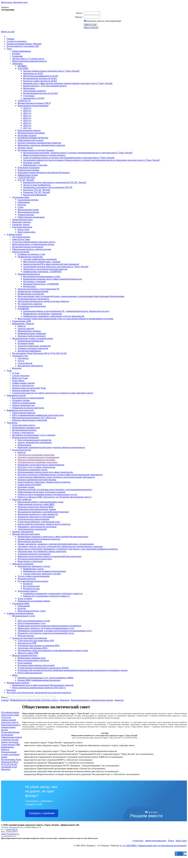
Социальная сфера (20, 197)
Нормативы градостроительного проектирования (41, 465)
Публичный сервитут (28, 591)
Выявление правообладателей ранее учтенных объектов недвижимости (51, 447)
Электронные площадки (34, 91)
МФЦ (14, 675)
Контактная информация (34, 195)
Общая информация (21, 51)
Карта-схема (23, 229)
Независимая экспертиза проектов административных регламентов (49, 626)
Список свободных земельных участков (42, 574)
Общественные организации (31, 217)
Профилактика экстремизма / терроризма (42, 313)
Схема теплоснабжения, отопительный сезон (39, 521)
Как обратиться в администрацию (28, 398)
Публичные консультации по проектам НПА (39, 645)
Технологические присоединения (33, 519)
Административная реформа (20, 613)
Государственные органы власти (33, 581)
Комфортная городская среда (20, 410)
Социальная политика (28, 200)
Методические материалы (30, 541)
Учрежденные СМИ (21, 321)
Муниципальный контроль (24, 655)
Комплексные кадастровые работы (34, 601)
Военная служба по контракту (32, 336)
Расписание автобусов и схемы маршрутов (38, 514)
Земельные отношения (22, 564)
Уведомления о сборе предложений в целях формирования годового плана (53, 650)
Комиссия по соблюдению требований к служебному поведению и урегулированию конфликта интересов (68, 549)
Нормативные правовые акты (26, 427)
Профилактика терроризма (30, 257)
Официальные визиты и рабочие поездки (31, 249)
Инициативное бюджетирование (33, 105)
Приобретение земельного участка (34, 566)
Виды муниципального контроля (33, 660)
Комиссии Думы (20, 378)
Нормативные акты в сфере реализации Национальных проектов (42, 685)
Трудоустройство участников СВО (23, 46)
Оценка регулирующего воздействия (29, 638)
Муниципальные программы (31, 133)
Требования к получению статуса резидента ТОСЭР (47, 187)
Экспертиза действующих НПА (32, 648)
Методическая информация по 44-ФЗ (40, 76)
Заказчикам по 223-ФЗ (33, 98)
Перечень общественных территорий (29, 420)
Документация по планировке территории (38, 462)
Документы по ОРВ (27, 643)
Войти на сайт (8, 31)
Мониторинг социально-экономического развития (41, 145)
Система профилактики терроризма (40, 259)
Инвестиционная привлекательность (29, 61)
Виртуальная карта (26, 232)
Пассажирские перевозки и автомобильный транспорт (43, 512)
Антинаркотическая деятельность (33, 299)
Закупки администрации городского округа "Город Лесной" (51, 71)
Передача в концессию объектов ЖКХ (36, 507)
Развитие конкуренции (28, 170)
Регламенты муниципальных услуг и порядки (33, 435)
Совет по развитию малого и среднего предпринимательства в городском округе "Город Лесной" (69, 157)
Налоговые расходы (27, 135)
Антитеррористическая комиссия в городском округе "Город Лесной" (56, 266)
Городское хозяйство (21, 499)
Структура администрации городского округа (33, 242)
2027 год (27, 128)
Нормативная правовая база (31, 341)
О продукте (138, 840)
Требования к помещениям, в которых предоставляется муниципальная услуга (55, 630)
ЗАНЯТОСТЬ (24, 100)
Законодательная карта (155, 840)
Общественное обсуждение (30, 140)
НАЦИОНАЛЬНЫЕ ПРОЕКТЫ (33, 138)
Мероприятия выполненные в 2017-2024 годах (34, 417)
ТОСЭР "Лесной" (26, 180)
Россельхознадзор (31, 586)
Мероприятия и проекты (29, 331)
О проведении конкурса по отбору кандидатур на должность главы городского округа (52, 393)
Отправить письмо (21, 400)
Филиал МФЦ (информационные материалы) (39, 680)
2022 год (27, 115)
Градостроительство (21, 450)
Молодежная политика (28, 212)
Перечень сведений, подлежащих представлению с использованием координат (55, 489)
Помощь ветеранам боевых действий (24, 44)
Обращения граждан (16, 395)
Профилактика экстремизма (31, 294)
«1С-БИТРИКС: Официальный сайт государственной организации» (154, 845)
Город (9, 48)
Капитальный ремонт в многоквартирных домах (40, 502)
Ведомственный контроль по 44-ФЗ (40, 78)
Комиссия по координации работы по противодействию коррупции (49, 556)
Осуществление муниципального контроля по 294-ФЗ (43, 668)
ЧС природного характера (30, 304)
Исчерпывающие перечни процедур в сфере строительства (45, 472)
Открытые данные (20, 224)
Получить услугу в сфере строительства (36, 467)
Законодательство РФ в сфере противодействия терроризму (51, 264)
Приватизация (24, 445)
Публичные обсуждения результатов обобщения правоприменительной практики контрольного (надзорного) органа (72, 670)
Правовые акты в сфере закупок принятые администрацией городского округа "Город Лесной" (68, 83)
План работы (18, 380)
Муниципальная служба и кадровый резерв (32, 338)
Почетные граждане (21, 222)
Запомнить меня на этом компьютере (103, 21)
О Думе (15, 373)
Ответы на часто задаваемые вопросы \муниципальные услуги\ (47, 494)
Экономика (17, 63)
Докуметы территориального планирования (38, 457)
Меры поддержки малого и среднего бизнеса (44, 155)
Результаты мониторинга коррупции (35, 559)
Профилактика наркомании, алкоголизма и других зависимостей (53, 316)
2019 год (27, 108)
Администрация (14, 234)
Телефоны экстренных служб (31, 254)
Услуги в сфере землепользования (33, 576)
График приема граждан (23, 383)
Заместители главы (21, 239)
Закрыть (5, 7)
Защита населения (20, 252)
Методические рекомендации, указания (41, 261)
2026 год (27, 125)
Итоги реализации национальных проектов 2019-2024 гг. (39, 687)
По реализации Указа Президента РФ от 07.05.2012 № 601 (39, 353)
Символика (17, 56)
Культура (22, 204)
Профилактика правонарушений (33, 291)
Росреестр (27, 583)
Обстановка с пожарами (34, 281)
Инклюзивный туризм (28, 209)
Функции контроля (27, 578)
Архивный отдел (20, 356)
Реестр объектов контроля (30, 673)
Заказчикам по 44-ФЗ (33, 73)
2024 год (27, 120)
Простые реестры (26, 635)
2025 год (27, 123)
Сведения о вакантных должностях (34, 346)
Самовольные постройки (29, 484)
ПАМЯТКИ (23, 309)
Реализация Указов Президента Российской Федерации (44, 172)
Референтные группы (28, 175)
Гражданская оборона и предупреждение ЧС (38, 289)
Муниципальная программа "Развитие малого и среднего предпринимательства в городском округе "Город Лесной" (78, 152)
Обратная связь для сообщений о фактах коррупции (42, 551)
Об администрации (21, 237)
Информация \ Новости (23, 323)
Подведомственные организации (27, 247)
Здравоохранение (26, 214)
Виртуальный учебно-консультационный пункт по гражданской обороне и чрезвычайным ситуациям (65, 318)
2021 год (27, 113)
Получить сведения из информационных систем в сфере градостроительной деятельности (60, 474)
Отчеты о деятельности (23, 385)
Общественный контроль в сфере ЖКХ (36, 504)
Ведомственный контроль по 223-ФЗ (40, 93)
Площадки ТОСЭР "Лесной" (36, 192)
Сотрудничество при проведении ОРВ (36, 640)
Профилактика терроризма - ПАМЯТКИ (42, 271)
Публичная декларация (28, 167)
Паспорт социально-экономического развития (39, 143)
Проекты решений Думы (24, 390)
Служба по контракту (17, 41)
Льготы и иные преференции (37, 185)
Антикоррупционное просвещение (34, 554)
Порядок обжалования (22, 531)
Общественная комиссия (23, 413)
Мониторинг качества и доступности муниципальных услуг (46, 628)
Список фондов (25, 363)
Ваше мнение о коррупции (30, 561)
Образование (24, 202)
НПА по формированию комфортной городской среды (38, 415)
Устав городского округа (23, 425)
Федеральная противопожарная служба (41, 276)
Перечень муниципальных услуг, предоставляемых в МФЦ (45, 678)
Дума (9, 370)
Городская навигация (22, 227)
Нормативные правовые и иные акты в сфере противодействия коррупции (53, 536)
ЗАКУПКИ (23, 68)
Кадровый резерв (26, 343)
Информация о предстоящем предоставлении (44, 571)
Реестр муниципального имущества (34, 440)
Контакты (16, 368)
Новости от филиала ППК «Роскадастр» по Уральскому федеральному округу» (55, 497)
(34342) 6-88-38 (11, 829)
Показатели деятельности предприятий (36, 517)
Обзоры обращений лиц (23, 405)
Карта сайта (181, 840)
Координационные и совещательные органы (33, 244)
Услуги (21, 361)
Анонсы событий (26, 328)
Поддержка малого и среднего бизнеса (36, 150)
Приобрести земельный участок (33, 469)
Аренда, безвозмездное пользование (35, 442)
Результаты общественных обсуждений (36, 665)
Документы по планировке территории (36, 455)
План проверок (25, 663)
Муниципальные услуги (23, 616)
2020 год (27, 110)
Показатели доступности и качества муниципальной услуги (46, 633)
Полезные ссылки (31, 162)
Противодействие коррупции (26, 534)
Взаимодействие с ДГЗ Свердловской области (44, 86)
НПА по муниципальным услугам (34, 621)
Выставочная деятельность (30, 365)
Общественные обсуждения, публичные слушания (41, 492)
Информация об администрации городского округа (34, 700)
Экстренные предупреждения (32, 306)
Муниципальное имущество (25, 437)
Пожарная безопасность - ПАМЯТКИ (41, 284)
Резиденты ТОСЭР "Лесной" (37, 190)
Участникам (29, 96)
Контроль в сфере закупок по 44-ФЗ (40, 81)
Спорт (21, 207)
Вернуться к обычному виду (14, 2)
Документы (23, 358)
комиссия (119, 700)
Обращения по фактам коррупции (28, 408)
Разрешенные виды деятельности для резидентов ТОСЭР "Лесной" (55, 182)
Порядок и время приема (24, 403)
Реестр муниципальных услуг (32, 623)
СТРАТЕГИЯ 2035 (26, 177)
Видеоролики (29, 286)
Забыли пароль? (91, 27)
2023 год (27, 118)
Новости (22, 326)
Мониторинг (29, 88)
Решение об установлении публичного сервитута (46, 596)
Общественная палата (22, 219)
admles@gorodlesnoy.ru (10, 834)
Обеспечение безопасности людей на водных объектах (43, 301)
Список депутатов (20, 375)
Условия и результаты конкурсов (33, 348)
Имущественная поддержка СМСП (34, 103)
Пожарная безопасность (29, 274)
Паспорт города (25, 148)
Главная (10, 39)
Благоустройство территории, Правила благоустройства (44, 482)
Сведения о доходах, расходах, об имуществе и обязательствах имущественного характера (60, 546)
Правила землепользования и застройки (36, 460)
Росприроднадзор (31, 588)
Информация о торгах (33, 569)
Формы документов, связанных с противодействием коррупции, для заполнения (56, 544)
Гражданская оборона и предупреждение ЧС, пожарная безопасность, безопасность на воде (66, 311)
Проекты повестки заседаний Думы (29, 388)
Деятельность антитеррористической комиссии (45, 269)
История (16, 53)
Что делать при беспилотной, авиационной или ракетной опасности (39, 692)
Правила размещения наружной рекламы (37, 479)
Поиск (171, 840)
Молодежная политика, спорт (32, 611)
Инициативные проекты (29, 130)
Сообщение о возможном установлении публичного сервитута (52, 593)
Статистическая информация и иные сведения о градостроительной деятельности (56, 477)
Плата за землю (25, 598)
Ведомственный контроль (24, 430)
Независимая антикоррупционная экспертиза (39, 539)
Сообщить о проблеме (42, 813)
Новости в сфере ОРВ (28, 653)
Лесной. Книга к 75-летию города (28, 58)
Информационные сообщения (32, 333)
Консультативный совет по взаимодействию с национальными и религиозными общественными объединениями (71, 296)
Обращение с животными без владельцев (37, 526)
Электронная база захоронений (32, 529)
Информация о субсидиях (35, 165)
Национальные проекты (18, 682)
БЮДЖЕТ (22, 66)
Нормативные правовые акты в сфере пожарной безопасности (52, 279)
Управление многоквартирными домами (37, 509)
